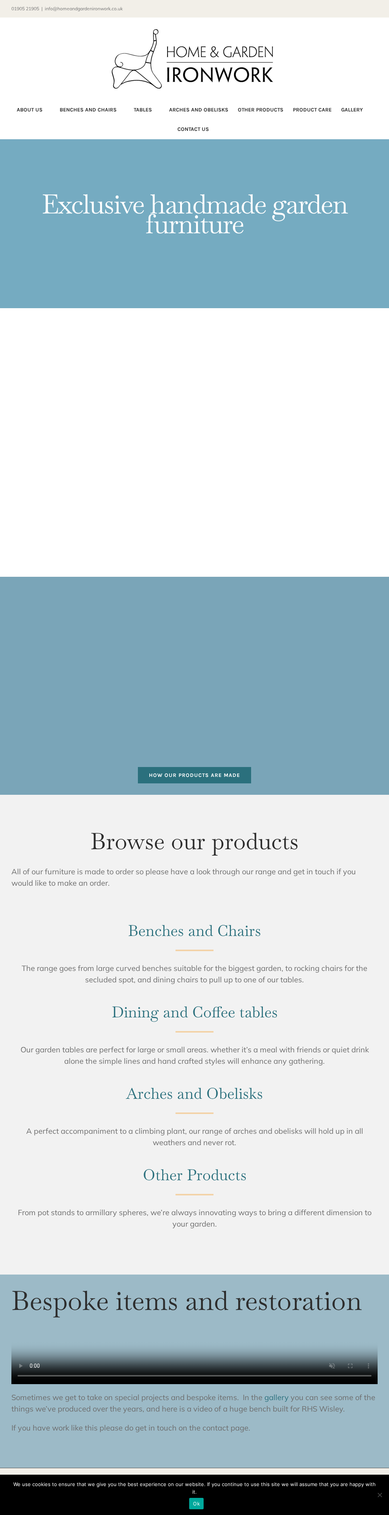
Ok (196, 1504)
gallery (276, 1397)
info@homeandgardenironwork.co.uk (84, 8)
